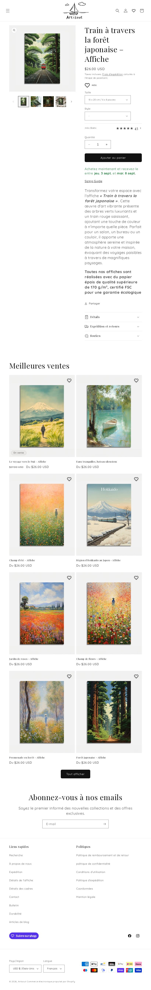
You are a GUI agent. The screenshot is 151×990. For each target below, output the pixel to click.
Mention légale (85, 897)
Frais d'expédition (112, 74)
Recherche (16, 855)
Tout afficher (75, 774)
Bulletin (14, 905)
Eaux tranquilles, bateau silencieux (96, 461)
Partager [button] (94, 303)
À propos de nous (20, 863)
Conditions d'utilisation (90, 872)
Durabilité (15, 913)
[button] (8, 11)
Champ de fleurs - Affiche (91, 658)
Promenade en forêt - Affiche (27, 757)
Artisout (22, 981)
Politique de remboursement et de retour (102, 855)
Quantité (90, 137)
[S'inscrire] (104, 824)
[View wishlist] (134, 11)
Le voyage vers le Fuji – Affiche (27, 461)
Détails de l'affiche (21, 880)
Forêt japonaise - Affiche (91, 757)
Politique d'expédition (89, 880)
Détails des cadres (21, 888)
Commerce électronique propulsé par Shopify (51, 981)
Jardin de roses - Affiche (23, 658)
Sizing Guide (93, 181)
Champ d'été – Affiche (22, 560)
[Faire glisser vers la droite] (71, 102)
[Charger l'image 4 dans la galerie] (61, 101)
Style (87, 108)
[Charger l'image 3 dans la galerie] (48, 101)
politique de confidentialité (93, 863)
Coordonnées (84, 888)
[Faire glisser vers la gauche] (13, 102)
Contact (14, 897)
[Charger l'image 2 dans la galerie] (36, 101)
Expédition (15, 872)
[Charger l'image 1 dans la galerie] (23, 101)
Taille (88, 92)
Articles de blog (19, 922)
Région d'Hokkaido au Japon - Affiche (98, 560)
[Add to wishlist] (87, 85)
